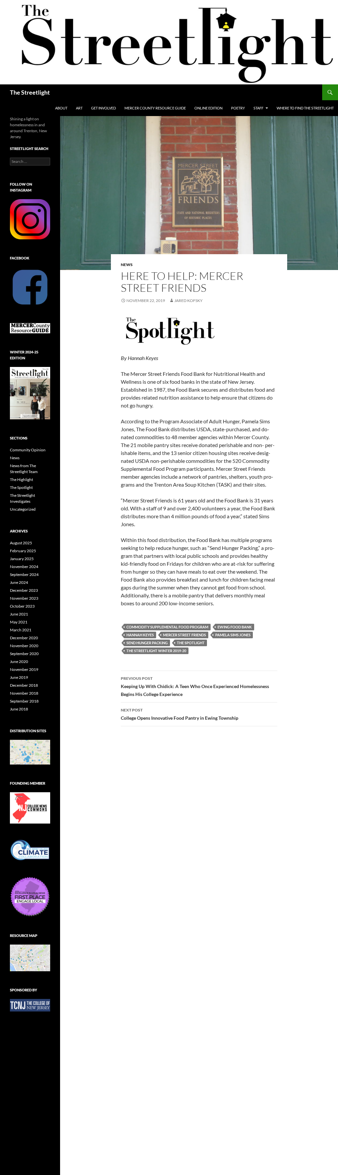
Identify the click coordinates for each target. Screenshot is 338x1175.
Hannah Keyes (140, 635)
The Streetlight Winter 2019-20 (156, 650)
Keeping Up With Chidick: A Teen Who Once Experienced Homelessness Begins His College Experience (195, 686)
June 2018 (19, 709)
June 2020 (19, 661)
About (61, 108)
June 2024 (19, 582)
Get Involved (103, 108)
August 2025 (21, 542)
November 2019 (24, 669)
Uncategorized (23, 509)
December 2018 (24, 685)
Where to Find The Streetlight (305, 108)
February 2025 (23, 550)
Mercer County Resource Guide (155, 108)
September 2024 (24, 574)
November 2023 (24, 598)
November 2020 (24, 645)
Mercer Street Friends (184, 635)
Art (79, 108)
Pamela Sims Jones (233, 635)
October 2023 (22, 606)
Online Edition (208, 108)
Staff (258, 108)
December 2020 (24, 637)
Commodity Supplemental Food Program (167, 627)
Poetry (238, 108)
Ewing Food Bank (235, 627)
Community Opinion (28, 449)
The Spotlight (191, 643)
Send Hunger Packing (147, 643)
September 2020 (24, 653)
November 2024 (24, 566)
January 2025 (22, 558)
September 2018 (24, 701)
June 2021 (19, 614)
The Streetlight (30, 92)
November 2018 (24, 693)
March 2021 (20, 629)
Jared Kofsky (188, 300)
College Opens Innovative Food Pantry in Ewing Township (179, 714)
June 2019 (19, 677)
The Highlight (21, 479)
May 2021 (18, 621)
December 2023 (24, 590)
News (127, 264)
